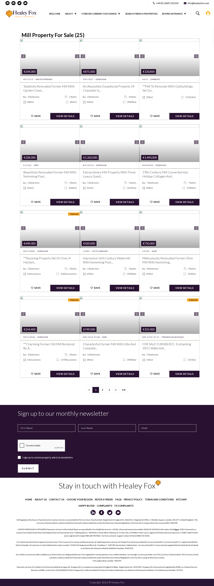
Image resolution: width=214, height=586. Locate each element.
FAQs (118, 499)
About (69, 13)
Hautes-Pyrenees (44, 79)
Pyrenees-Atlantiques (173, 337)
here (177, 529)
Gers (36, 165)
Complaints (104, 505)
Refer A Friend (104, 499)
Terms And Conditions (159, 499)
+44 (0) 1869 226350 (167, 3)
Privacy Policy (133, 499)
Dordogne (101, 79)
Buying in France (172, 13)
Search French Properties (141, 13)
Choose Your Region (80, 499)
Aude (154, 251)
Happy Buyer (86, 505)
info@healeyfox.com (198, 3)
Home (28, 499)
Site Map (181, 499)
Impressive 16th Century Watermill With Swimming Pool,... (106, 260)
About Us (41, 499)
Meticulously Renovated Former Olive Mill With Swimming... (167, 260)
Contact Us (56, 499)
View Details (65, 116)
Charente (155, 79)
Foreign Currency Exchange (99, 13)
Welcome (54, 13)
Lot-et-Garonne (100, 251)
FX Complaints (124, 505)
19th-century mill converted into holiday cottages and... (165, 174)
